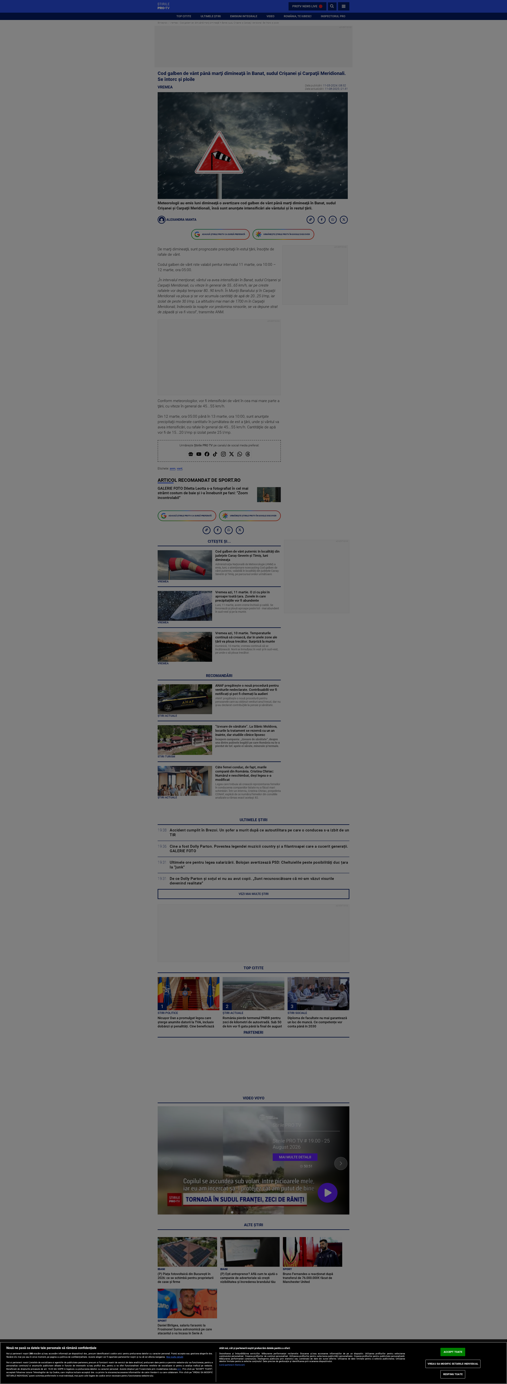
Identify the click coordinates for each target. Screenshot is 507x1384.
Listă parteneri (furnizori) (232, 1365)
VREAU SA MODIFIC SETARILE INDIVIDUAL (453, 1363)
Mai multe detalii (174, 1357)
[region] (253, 1363)
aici (179, 1369)
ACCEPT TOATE (453, 1351)
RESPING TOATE (453, 1374)
